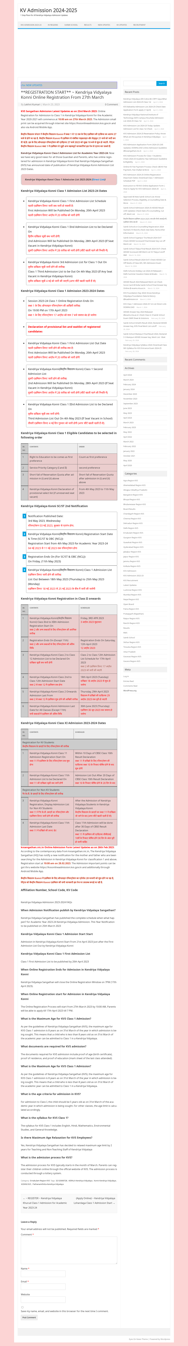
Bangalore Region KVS (133, 494)
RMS (125, 632)
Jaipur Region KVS (131, 556)
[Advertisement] (94, 53)
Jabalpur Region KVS (132, 551)
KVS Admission (129, 571)
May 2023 (127, 413)
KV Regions (53, 25)
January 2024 (129, 389)
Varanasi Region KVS (132, 656)
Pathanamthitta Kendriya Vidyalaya (48, 1184)
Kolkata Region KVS (131, 566)
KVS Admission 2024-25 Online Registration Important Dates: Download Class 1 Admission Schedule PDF (143, 177)
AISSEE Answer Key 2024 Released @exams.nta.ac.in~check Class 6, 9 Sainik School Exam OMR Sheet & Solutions (144, 315)
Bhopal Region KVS (131, 499)
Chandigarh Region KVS (133, 513)
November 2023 (130, 398)
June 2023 (127, 408)
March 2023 (128, 422)
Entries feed (128, 681)
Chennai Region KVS (132, 518)
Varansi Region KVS (131, 661)
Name (25, 1268)
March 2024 (128, 379)
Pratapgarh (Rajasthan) (133, 613)
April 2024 (127, 375)
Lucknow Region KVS (132, 590)
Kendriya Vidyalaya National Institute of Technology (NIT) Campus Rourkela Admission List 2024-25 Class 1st (143, 117)
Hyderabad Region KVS (133, 547)
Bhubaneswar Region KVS (134, 504)
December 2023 (130, 394)
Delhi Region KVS (130, 528)
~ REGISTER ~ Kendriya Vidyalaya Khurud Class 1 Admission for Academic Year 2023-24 (45, 1203)
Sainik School (71, 25)
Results (88, 25)
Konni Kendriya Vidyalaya (105, 1180)
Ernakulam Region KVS (40, 1180)
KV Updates (122, 25)
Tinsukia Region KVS (132, 647)
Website (25, 1294)
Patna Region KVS (131, 609)
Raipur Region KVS (131, 618)
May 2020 (127, 460)
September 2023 (130, 403)
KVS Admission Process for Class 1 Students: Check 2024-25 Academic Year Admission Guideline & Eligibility (145, 158)
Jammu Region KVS (131, 561)
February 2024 (129, 384)
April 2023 (127, 417)
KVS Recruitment (130, 580)
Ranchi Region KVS (131, 623)
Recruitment (139, 25)
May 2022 (127, 432)
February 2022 (129, 446)
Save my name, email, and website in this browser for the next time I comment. (65, 1311)
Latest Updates (130, 585)
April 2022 (127, 437)
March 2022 (128, 441)
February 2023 (129, 427)
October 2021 (129, 455)
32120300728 (61, 1180)
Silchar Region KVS (131, 642)
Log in (126, 676)
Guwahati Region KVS (132, 542)
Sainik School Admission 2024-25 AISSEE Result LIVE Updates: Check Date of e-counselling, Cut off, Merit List (143, 210)
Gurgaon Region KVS (132, 537)
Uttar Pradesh (129, 651)
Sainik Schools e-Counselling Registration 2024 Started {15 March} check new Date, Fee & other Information (144, 229)
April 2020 (127, 465)
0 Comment (111, 104)
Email (25, 1281)
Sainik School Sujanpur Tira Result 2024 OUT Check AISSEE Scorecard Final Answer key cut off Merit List (144, 240)
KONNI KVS (26, 1184)
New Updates (104, 25)
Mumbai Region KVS (132, 594)
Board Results (129, 509)
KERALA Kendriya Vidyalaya (80, 1180)
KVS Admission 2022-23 (133, 575)
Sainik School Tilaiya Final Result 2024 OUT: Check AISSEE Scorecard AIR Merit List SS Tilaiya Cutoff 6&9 (144, 251)
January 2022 (129, 451)
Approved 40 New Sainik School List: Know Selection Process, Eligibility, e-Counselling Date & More (144, 199)
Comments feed (130, 686)
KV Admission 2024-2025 (48, 10)
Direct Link (99, 179)
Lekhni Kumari (32, 104)
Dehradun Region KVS (133, 523)
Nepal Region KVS (131, 599)
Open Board (128, 604)
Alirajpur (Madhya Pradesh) (135, 490)
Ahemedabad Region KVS (134, 485)
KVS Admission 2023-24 (31, 25)
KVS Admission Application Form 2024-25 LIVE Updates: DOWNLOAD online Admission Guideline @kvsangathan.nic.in (145, 147)
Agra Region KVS (130, 480)
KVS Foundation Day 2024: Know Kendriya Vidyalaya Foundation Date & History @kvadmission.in (141, 296)
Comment (27, 1234)
